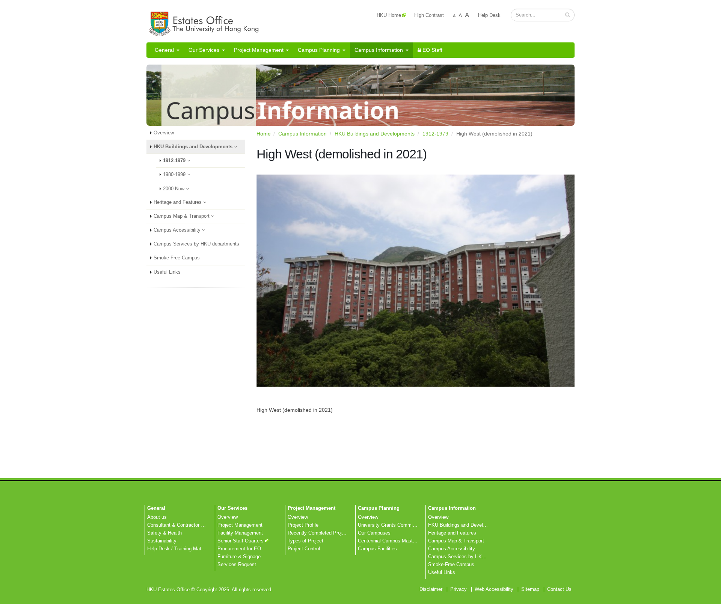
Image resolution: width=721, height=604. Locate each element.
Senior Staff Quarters (240, 541)
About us (157, 517)
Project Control (304, 548)
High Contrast (429, 15)
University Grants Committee (389, 525)
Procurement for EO (239, 548)
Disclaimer (430, 589)
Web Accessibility (494, 589)
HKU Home (389, 15)
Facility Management (240, 533)
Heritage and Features (178, 202)
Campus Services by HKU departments (196, 244)
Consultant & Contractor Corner (181, 525)
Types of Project (305, 541)
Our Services (204, 50)
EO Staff (431, 50)
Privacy (458, 589)
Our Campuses (374, 533)
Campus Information (378, 50)
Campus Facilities (377, 548)
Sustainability (161, 541)
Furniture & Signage (239, 556)
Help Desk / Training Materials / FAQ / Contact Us (201, 548)
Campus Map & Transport (182, 216)
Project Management (259, 50)
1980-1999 (175, 174)
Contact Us (559, 589)
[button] (568, 15)
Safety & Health (164, 533)
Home (263, 134)
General (164, 50)
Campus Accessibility (178, 230)
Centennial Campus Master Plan (393, 541)
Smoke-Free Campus (177, 258)
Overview (164, 133)
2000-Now (174, 188)
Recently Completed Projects (319, 533)
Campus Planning (319, 50)
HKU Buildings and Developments (194, 146)
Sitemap (530, 589)
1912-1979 (175, 160)
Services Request (236, 564)
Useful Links (167, 272)
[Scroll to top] (708, 595)
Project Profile (303, 525)
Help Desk (489, 15)
